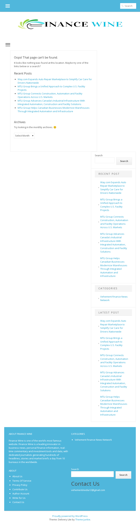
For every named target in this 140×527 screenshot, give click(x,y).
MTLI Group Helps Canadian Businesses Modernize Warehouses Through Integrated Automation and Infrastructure (54, 109)
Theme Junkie (82, 519)
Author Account (20, 493)
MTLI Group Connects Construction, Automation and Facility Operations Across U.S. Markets (50, 95)
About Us (17, 476)
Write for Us (19, 498)
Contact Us (18, 502)
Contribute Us (20, 489)
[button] (5, 6)
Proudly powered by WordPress (70, 516)
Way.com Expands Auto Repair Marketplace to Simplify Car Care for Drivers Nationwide (113, 326)
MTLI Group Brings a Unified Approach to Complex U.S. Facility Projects (111, 343)
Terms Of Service (21, 480)
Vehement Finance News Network (93, 439)
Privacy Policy (19, 485)
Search (99, 155)
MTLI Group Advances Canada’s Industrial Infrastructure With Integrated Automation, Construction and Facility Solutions (51, 102)
